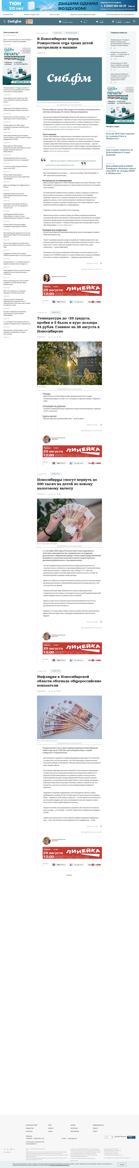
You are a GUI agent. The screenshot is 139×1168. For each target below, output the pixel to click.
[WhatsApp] (54, 337)
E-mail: (69, 1138)
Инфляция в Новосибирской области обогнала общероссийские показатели (15, 109)
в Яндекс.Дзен (7, 1152)
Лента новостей (10, 32)
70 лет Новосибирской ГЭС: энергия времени (120, 14)
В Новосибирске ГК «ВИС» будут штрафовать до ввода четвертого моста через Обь (16, 127)
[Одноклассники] (51, 337)
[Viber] (57, 337)
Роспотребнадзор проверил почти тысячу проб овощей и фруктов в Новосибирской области (16, 235)
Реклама (29, 1136)
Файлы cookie (74, 1160)
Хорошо (122, 1164)
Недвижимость (98, 1125)
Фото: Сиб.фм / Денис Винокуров (47, 543)
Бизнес (51, 1128)
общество (58, 32)
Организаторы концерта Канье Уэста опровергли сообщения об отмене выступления (15, 332)
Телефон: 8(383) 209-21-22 (35, 1138)
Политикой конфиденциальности (59, 1165)
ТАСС (83, 570)
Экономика (74, 1131)
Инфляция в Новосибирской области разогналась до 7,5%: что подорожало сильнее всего (15, 205)
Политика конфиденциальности (79, 1156)
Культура (29, 1131)
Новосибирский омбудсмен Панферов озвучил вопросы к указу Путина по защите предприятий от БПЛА (17, 137)
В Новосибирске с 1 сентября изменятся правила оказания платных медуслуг (16, 263)
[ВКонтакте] (49, 337)
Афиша (72, 1125)
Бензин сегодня (55, 14)
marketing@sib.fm (31, 1143)
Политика (74, 1128)
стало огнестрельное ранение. (59, 151)
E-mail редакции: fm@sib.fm (111, 1153)
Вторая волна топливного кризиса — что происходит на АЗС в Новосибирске (16, 118)
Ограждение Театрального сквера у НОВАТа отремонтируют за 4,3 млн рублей (17, 254)
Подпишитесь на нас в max (92, 269)
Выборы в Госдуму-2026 (31, 14)
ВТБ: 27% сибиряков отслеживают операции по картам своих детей (14, 292)
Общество (30, 1128)
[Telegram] (60, 337)
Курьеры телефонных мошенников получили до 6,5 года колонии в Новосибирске (14, 313)
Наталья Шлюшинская (58, 438)
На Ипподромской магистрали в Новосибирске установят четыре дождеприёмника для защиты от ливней (16, 216)
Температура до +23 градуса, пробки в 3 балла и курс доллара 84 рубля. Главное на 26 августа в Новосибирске (16, 89)
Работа (95, 1128)
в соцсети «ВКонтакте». (65, 225)
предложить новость (11, 35)
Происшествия (31, 1125)
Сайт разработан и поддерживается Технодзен (116, 1158)
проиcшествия (71, 32)
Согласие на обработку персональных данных (82, 1158)
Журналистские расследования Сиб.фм (83, 14)
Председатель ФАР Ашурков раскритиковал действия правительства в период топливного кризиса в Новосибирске (17, 148)
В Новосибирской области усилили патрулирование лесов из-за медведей (16, 159)
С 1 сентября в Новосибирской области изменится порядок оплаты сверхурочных (17, 323)
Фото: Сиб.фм (41, 386)
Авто (50, 1125)
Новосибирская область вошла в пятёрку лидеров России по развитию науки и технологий (16, 272)
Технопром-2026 (8, 14)
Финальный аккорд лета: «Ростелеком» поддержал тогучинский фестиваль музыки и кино (16, 282)
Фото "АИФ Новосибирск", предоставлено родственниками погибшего (58, 102)
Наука (50, 1131)
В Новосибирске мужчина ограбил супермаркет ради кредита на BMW (14, 225)
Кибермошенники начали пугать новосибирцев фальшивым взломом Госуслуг (15, 195)
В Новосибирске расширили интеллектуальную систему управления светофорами (16, 176)
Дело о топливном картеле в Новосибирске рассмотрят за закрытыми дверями (17, 40)
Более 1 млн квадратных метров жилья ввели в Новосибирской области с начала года (16, 245)
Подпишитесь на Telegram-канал (70, 105)
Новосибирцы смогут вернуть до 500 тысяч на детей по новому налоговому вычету (15, 100)
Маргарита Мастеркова (59, 276)
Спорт (95, 1131)
